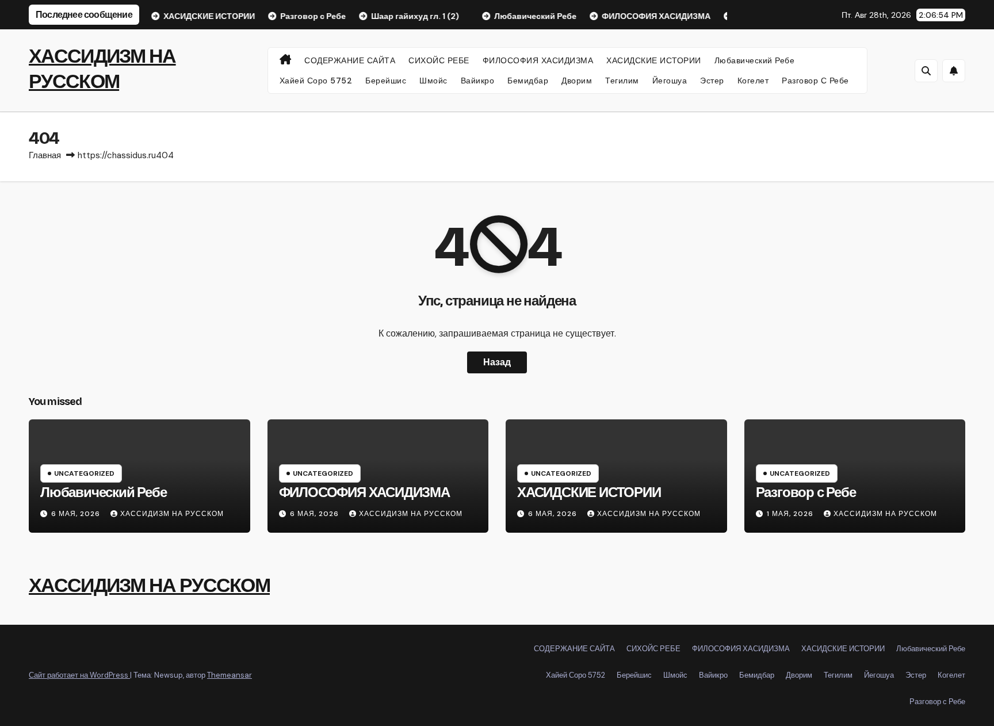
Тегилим (622, 80)
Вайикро (478, 80)
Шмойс (433, 80)
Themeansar (229, 675)
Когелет (753, 80)
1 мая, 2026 (791, 513)
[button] (926, 70)
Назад (497, 362)
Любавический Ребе (754, 60)
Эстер (712, 80)
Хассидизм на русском (172, 513)
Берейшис (385, 80)
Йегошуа (669, 80)
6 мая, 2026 (76, 513)
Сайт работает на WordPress (79, 675)
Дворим (576, 80)
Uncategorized (84, 473)
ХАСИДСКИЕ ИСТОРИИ (653, 60)
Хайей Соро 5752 (316, 80)
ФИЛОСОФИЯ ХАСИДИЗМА (538, 60)
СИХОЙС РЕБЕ (438, 60)
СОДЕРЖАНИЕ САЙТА (349, 60)
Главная (45, 155)
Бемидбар (527, 80)
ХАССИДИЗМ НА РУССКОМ (149, 585)
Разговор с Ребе (815, 80)
